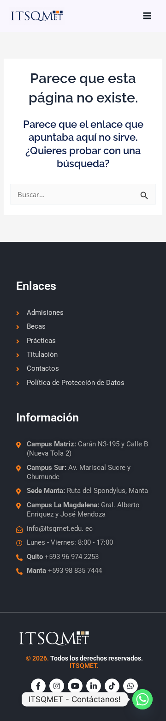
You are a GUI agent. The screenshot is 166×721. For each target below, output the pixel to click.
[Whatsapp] (142, 699)
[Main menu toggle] (147, 15)
